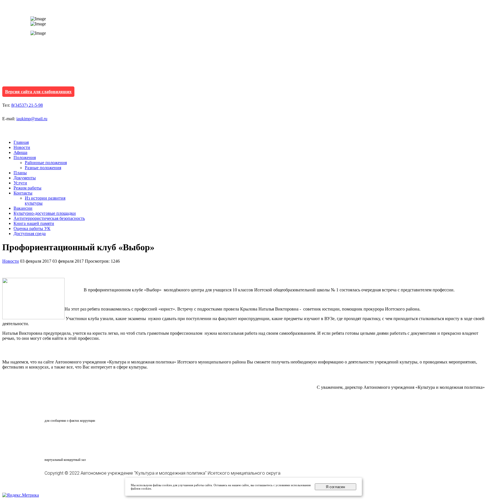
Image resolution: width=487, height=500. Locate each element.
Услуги (20, 182)
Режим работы (27, 188)
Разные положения (43, 167)
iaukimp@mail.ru (31, 118)
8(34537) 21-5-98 (27, 105)
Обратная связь (69, 410)
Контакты (23, 193)
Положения (25, 157)
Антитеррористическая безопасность (49, 218)
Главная (21, 142)
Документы (25, 177)
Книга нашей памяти (34, 223)
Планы (20, 172)
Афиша (20, 152)
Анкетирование (71, 434)
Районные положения (46, 162)
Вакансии (23, 208)
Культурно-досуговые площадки (45, 213)
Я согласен (335, 487)
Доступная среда (30, 233)
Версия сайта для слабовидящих (38, 91)
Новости (22, 147)
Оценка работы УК (32, 228)
